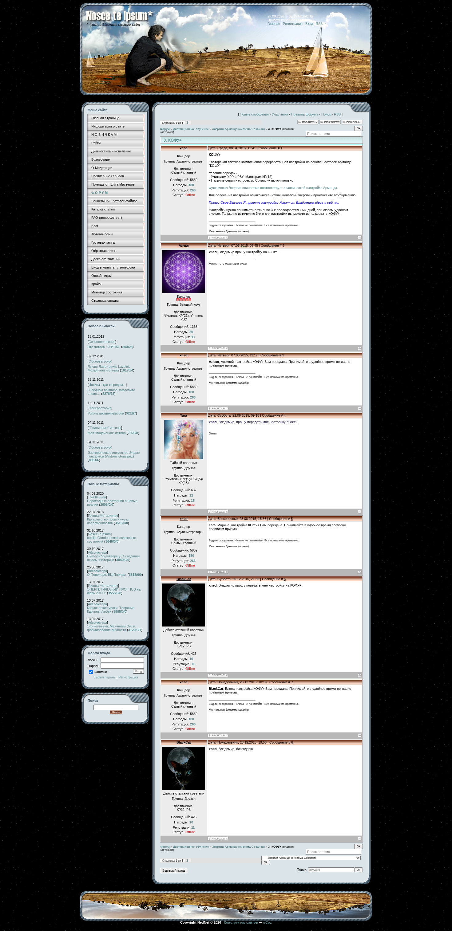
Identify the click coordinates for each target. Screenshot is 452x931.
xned (184, 148)
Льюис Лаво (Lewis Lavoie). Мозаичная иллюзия (109, 368)
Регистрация (293, 24)
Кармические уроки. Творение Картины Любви (110, 609)
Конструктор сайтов (241, 922)
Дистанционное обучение (191, 129)
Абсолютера (97, 552)
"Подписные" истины (105, 428)
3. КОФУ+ (274, 129)
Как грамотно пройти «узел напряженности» (108, 521)
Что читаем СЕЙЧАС (104, 347)
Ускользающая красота (106, 413)
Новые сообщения (254, 114)
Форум (165, 129)
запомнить (102, 672)
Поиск (326, 114)
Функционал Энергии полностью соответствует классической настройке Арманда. (273, 188)
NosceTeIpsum (99, 534)
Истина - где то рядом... (107, 385)
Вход (309, 24)
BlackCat (183, 579)
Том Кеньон (97, 497)
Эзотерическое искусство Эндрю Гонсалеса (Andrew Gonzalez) (114, 454)
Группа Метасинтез (103, 515)
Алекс (184, 245)
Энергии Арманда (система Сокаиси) (238, 129)
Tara (183, 415)
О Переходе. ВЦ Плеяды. (107, 574)
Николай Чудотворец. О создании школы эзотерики (113, 558)
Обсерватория (100, 361)
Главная (274, 24)
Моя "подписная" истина (107, 433)
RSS (319, 24)
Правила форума (304, 114)
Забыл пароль (104, 677)
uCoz (267, 922)
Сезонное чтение (102, 342)
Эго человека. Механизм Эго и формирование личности (111, 628)
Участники (280, 114)
